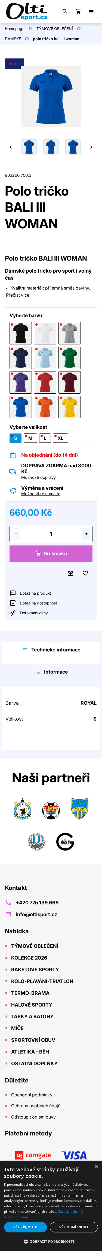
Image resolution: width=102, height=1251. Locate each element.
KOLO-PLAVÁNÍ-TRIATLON (41, 981)
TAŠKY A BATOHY (32, 1016)
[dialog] (51, 1206)
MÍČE (17, 1028)
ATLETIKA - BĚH (29, 1052)
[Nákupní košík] (78, 11)
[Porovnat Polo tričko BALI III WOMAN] (70, 573)
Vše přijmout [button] (25, 1227)
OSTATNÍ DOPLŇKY (34, 1063)
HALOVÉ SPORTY (31, 1005)
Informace (56, 672)
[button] (51, 1241)
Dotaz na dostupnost (38, 603)
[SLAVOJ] (51, 809)
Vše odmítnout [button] (73, 1227)
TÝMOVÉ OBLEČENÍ (54, 28)
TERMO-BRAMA (30, 993)
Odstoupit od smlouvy (33, 1117)
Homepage (14, 28)
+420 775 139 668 (37, 902)
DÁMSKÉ (13, 38)
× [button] (96, 1167)
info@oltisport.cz (36, 914)
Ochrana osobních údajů (35, 1105)
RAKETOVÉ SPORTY (34, 969)
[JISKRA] (22, 809)
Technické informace (56, 650)
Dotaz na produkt (35, 593)
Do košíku (55, 553)
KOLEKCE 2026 (28, 958)
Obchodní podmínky (31, 1094)
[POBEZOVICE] (36, 840)
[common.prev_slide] (10, 147)
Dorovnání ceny (34, 612)
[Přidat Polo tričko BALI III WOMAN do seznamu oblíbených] (85, 573)
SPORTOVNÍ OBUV (32, 1040)
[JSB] (65, 840)
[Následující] (91, 147)
